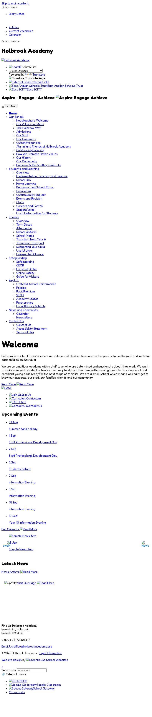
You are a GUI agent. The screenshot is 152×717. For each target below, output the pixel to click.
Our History (23, 157)
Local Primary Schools (30, 306)
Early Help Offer (26, 269)
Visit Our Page (27, 583)
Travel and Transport (30, 243)
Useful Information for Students (37, 213)
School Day (23, 180)
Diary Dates (16, 14)
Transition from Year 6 (31, 239)
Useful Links (24, 250)
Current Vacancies (21, 31)
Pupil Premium (25, 291)
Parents (14, 217)
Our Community (26, 161)
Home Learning (26, 183)
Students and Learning (24, 169)
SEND (20, 295)
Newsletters (24, 317)
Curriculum (23, 191)
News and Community (23, 310)
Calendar (15, 34)
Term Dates (24, 224)
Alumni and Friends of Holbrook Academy (43, 146)
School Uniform (26, 232)
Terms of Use (25, 332)
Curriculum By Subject (31, 195)
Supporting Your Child (30, 247)
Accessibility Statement (31, 328)
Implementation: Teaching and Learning (42, 176)
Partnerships (24, 302)
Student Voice (25, 209)
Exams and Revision (29, 198)
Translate (38, 74)
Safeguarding (18, 258)
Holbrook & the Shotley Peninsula (38, 165)
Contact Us (16, 321)
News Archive (10, 572)
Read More (8, 384)
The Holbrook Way (28, 128)
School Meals (25, 235)
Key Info (14, 280)
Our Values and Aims (30, 124)
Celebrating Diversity (30, 150)
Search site (8, 670)
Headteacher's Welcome (32, 120)
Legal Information (50, 653)
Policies (14, 27)
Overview (22, 172)
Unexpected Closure (30, 254)
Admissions (23, 131)
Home (13, 113)
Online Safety (25, 273)
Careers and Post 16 (29, 206)
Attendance (24, 228)
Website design (11, 660)
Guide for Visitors (27, 276)
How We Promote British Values (37, 154)
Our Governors (26, 139)
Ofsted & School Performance (36, 284)
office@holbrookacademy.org (26, 646)
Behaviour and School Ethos (35, 187)
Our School (16, 117)
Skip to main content (15, 3)
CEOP (20, 265)
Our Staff (22, 135)
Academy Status (27, 299)
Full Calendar (10, 529)
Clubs (20, 202)
